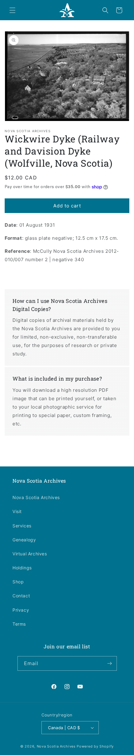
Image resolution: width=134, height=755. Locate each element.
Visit (17, 511)
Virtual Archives (29, 553)
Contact (21, 595)
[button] (12, 10)
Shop (18, 581)
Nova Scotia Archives (36, 497)
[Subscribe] (110, 663)
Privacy (20, 610)
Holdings (22, 567)
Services (21, 525)
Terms (19, 624)
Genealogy (24, 539)
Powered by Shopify (95, 746)
